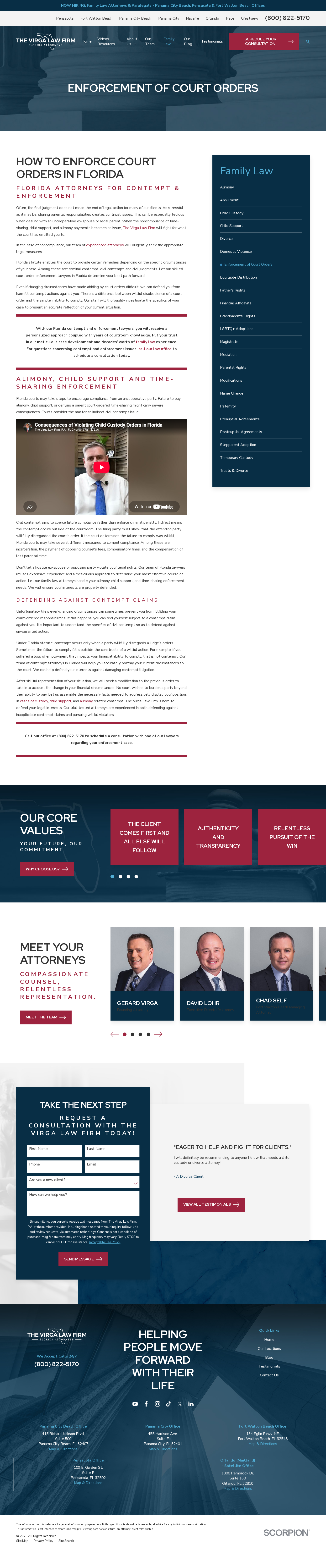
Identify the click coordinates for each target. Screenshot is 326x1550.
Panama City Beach (135, 18)
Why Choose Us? (43, 869)
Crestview (249, 18)
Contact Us (269, 1375)
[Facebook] (146, 1404)
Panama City (168, 18)
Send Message (79, 1259)
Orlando (212, 18)
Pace (230, 18)
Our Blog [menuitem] (188, 41)
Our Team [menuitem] (150, 41)
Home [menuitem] (86, 41)
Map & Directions (63, 1449)
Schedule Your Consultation (260, 41)
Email (91, 1164)
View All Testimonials (207, 1204)
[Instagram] (157, 1404)
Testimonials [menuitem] (212, 41)
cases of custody (34, 701)
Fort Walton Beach (96, 18)
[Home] (45, 41)
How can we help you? (48, 1195)
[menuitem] (261, 187)
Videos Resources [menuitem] (106, 41)
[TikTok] (168, 1404)
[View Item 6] (140, 1034)
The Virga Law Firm (139, 228)
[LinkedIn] (191, 1404)
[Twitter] (179, 1404)
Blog (269, 1357)
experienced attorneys (105, 245)
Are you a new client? (47, 1180)
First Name (38, 1149)
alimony (87, 701)
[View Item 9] (148, 1034)
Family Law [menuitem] (168, 41)
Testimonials (269, 1366)
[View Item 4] (120, 876)
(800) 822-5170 (287, 18)
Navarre (192, 18)
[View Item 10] (136, 876)
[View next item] (158, 1034)
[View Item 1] (112, 877)
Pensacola (65, 18)
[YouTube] (135, 1404)
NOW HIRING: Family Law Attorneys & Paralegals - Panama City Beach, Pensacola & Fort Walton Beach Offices (163, 5)
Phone (34, 1164)
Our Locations (269, 1348)
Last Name (96, 1149)
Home (269, 1339)
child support (60, 701)
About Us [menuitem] (131, 41)
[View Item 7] (128, 876)
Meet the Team (41, 1017)
